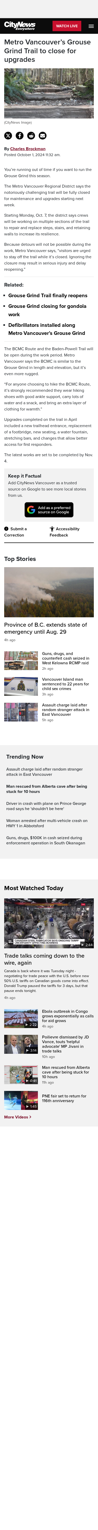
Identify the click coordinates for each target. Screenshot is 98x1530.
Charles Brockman (27, 148)
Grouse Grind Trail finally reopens (48, 296)
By (24, 148)
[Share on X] (8, 136)
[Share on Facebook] (20, 136)
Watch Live (67, 26)
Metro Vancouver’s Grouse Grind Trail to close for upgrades (47, 51)
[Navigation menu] (91, 26)
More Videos (16, 1117)
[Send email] (43, 136)
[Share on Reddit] (31, 136)
